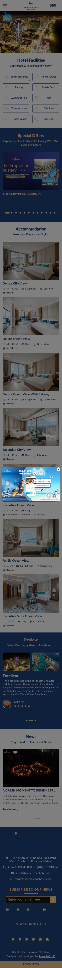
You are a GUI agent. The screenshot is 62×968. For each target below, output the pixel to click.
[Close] (58, 469)
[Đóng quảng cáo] (58, 469)
